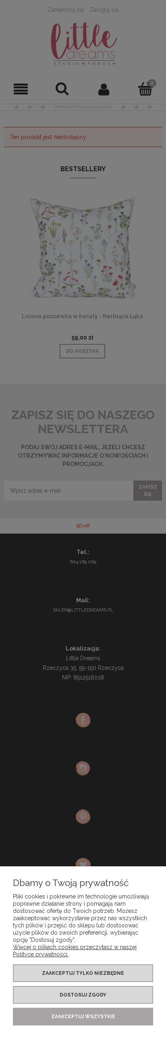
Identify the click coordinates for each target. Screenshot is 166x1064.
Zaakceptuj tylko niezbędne (83, 973)
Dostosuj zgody (83, 995)
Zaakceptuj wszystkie (83, 1016)
